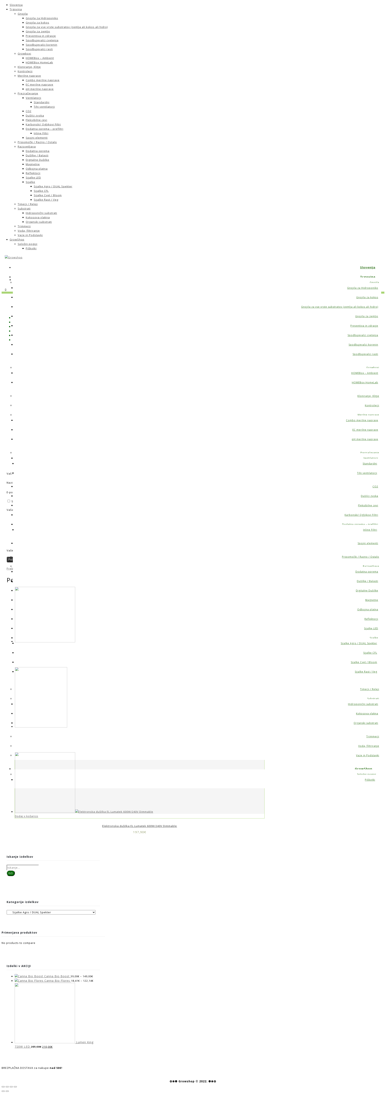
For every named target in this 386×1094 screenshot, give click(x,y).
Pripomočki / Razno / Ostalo (37, 142)
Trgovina (16, 9)
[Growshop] (14, 257)
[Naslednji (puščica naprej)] (7, 1091)
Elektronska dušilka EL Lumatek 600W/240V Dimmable (139, 826)
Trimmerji (24, 226)
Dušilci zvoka (35, 115)
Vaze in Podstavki (30, 235)
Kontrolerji (25, 71)
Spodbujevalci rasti (39, 49)
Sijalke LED (33, 177)
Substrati (24, 208)
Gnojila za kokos (37, 22)
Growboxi (24, 53)
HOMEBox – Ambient (40, 58)
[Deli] (7, 1086)
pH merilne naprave (40, 89)
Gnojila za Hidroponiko (42, 18)
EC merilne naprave (39, 84)
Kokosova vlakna (38, 217)
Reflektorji (33, 173)
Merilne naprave (29, 75)
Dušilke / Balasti (37, 155)
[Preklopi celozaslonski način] (11, 1086)
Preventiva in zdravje (41, 36)
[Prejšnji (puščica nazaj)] (3, 1091)
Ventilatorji (33, 98)
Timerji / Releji (28, 204)
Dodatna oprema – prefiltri (44, 129)
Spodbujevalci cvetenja (42, 40)
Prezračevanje (28, 93)
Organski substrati (39, 222)
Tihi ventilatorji (44, 106)
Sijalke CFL (41, 191)
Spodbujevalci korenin (41, 44)
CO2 (28, 111)
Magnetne (33, 164)
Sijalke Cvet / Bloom (48, 195)
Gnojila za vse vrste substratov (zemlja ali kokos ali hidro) (67, 27)
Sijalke (30, 182)
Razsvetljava (27, 146)
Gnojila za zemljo (38, 31)
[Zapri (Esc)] (3, 1086)
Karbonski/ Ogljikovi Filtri (43, 124)
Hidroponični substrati (41, 213)
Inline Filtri (41, 133)
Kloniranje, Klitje (29, 67)
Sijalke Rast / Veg (46, 199)
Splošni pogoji (27, 244)
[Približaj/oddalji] (15, 1086)
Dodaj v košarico (26, 816)
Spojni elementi (37, 137)
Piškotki (31, 248)
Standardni (41, 102)
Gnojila (23, 13)
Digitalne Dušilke (37, 160)
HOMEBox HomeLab (39, 62)
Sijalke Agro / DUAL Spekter (53, 186)
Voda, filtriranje (29, 230)
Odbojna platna (37, 168)
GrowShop (17, 239)
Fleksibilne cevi (36, 120)
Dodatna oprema (37, 151)
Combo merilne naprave (43, 80)
